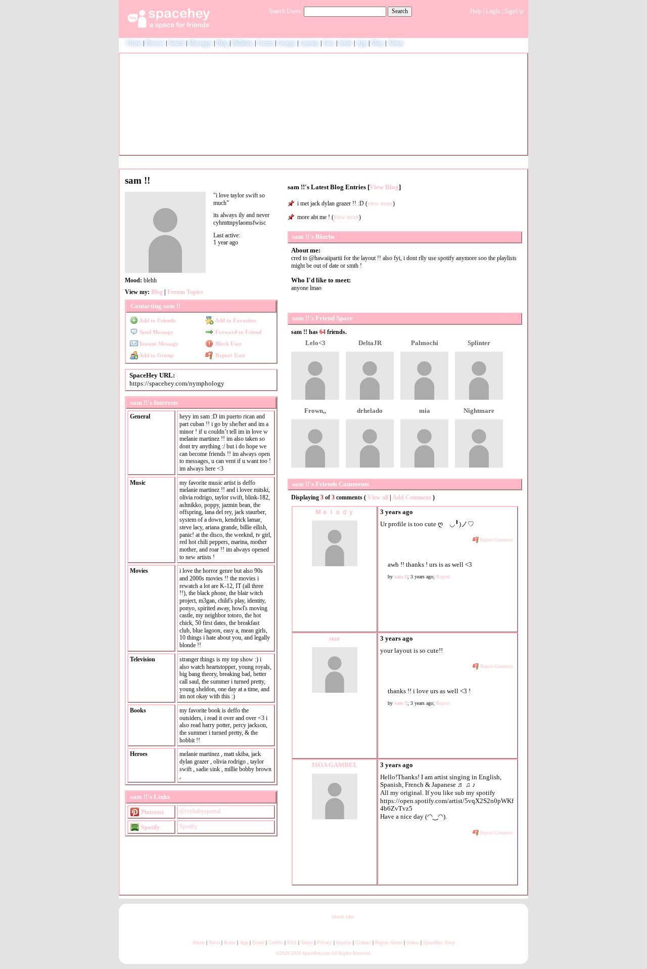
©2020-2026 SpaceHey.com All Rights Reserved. (324, 953)
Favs (329, 43)
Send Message (155, 332)
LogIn (493, 11)
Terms (307, 942)
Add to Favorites (235, 320)
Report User (229, 355)
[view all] (508, 318)
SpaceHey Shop (439, 942)
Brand (258, 942)
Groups (287, 43)
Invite (345, 43)
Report (443, 576)
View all (377, 497)
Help (476, 11)
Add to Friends (156, 320)
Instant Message (158, 344)
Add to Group (155, 355)
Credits (275, 942)
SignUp (513, 11)
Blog (222, 43)
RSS (292, 942)
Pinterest (152, 812)
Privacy (324, 942)
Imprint (343, 942)
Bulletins (242, 43)
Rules (230, 942)
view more (380, 203)
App (361, 43)
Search (400, 11)
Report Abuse (388, 942)
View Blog (384, 187)
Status (412, 942)
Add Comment (411, 497)
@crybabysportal (199, 811)
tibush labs (343, 916)
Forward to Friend (237, 332)
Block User (227, 344)
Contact (363, 942)
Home (134, 43)
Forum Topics (185, 292)
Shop (377, 43)
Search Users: (285, 11)
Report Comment (496, 539)
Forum (265, 43)
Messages (200, 43)
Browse (155, 43)
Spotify (150, 827)
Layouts (309, 43)
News (214, 942)
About (395, 43)
